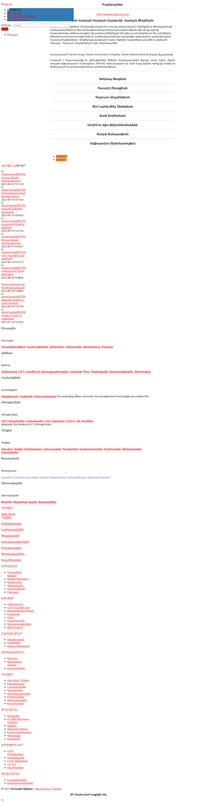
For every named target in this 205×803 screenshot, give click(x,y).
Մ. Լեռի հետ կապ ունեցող (25, 477)
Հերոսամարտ (92, 346)
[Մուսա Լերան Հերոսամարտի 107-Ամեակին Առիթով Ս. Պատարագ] (13, 174)
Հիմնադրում (9, 371)
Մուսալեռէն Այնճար (13, 346)
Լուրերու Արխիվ (18, 19)
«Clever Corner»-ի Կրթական (11, 317)
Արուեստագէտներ (91, 449)
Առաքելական (9, 396)
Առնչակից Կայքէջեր (21, 16)
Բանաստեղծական (76, 477)
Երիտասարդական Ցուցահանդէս (13, 194)
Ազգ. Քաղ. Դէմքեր (12, 449)
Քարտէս (6, 501)
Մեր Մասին (14, 13)
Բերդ (86, 371)
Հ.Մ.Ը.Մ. (70, 421)
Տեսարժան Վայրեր (25, 501)
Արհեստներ (57, 346)
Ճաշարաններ (47, 501)
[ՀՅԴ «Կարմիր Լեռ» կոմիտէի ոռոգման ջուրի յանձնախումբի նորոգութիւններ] (13, 252)
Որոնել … (7, 25)
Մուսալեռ (6, 477)
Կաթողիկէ (26, 396)
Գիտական (93, 477)
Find (4, 29)
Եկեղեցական (32, 449)
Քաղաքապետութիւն (55, 371)
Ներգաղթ (76, 371)
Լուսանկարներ (16, 779)
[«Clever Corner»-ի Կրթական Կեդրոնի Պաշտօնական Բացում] (13, 312)
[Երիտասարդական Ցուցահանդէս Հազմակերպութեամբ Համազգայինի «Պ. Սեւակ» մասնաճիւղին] (13, 189)
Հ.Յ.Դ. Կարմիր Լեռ (29, 371)
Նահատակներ (51, 449)
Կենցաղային (73, 346)
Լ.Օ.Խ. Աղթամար (54, 421)
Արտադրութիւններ (121, 371)
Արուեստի (105, 477)
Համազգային (34, 421)
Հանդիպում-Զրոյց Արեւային (12, 272)
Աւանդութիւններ (37, 346)
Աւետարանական (45, 396)
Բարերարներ (112, 449)
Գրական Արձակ (57, 477)
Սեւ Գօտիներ (84, 421)
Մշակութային (99, 371)
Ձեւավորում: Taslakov (48, 788)
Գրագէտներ (70, 449)
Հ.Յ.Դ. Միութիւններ (13, 421)
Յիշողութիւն (143, 371)
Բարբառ (107, 346)
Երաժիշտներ (9, 452)
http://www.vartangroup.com (112, 14)
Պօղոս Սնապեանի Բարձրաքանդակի (13, 286)
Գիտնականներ (132, 449)
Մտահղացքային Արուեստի (11, 210)
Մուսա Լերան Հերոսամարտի (11, 179)
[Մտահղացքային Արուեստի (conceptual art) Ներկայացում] (13, 205)
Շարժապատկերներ (20, 783)
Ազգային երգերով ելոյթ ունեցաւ (12, 301)
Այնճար (44, 477)
